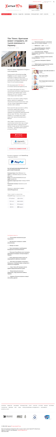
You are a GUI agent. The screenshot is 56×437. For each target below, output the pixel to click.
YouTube (21, 198)
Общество (20, 14)
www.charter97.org (16, 426)
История (41, 405)
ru (45, 2)
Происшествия (35, 14)
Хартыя (14, 6)
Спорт (41, 14)
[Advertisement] (15, 26)
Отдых (19, 407)
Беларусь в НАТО (5, 409)
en (47, 2)
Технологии (4, 407)
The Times (21, 85)
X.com (12, 201)
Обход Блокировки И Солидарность (30, 407)
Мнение (33, 68)
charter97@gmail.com (22, 430)
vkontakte (21, 201)
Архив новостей (47, 1)
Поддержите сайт (19, 135)
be (43, 2)
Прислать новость (37, 1)
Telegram (21, 207)
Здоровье (11, 407)
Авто (15, 407)
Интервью (51, 405)
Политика (15, 14)
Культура (46, 14)
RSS (12, 207)
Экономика (27, 14)
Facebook (12, 198)
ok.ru (12, 204)
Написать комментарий (18, 148)
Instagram (21, 204)
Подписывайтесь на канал (20, 142)
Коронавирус (44, 407)
